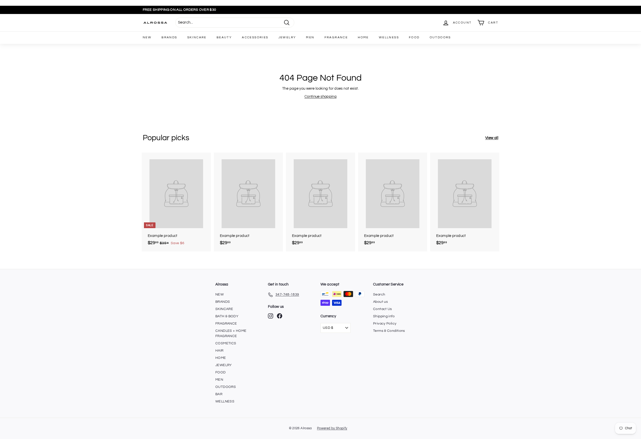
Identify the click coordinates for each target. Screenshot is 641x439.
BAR (218, 394)
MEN (310, 37)
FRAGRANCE (336, 37)
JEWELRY (287, 37)
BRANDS (169, 37)
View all (491, 138)
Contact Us (382, 309)
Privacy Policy (384, 323)
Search (379, 294)
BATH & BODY (226, 316)
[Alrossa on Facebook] (279, 316)
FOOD (414, 37)
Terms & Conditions (389, 331)
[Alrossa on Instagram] (270, 316)
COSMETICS (225, 343)
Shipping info (384, 316)
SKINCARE (197, 37)
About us (380, 302)
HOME (363, 37)
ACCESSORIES (255, 37)
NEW (147, 37)
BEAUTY (224, 37)
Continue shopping (320, 96)
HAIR (219, 350)
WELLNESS (389, 37)
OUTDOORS (440, 37)
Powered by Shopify (332, 428)
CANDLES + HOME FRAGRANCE (230, 333)
